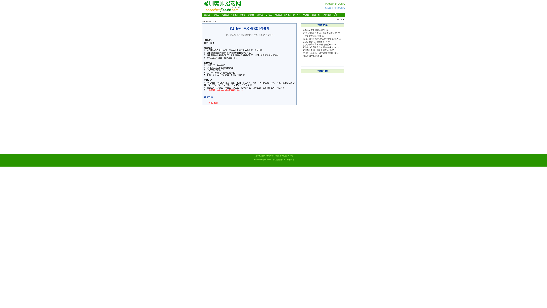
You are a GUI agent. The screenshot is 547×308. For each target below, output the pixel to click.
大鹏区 (251, 15)
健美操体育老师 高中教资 (314, 30)
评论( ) (271, 35)
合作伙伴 (265, 156)
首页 (339, 19)
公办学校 (316, 15)
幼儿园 (306, 15)
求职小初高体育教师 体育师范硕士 (318, 44)
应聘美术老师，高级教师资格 (316, 50)
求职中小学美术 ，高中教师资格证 (318, 53)
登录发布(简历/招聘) (334, 4)
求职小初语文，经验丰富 (314, 42)
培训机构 (296, 15)
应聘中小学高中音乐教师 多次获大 (318, 47)
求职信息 (327, 15)
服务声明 (289, 156)
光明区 (225, 15)
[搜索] (335, 16)
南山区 (278, 15)
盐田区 (287, 15)
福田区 (260, 15)
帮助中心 (273, 156)
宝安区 (207, 15)
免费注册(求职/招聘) (334, 8)
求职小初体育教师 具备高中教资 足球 (319, 39)
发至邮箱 (211, 90)
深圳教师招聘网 (247, 35)
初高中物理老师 (310, 56)
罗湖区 (269, 15)
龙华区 (242, 15)
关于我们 (257, 156)
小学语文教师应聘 (311, 36)
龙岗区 (216, 15)
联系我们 (281, 156)
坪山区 (234, 15)
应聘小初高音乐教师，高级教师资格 (319, 33)
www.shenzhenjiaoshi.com (262, 160)
